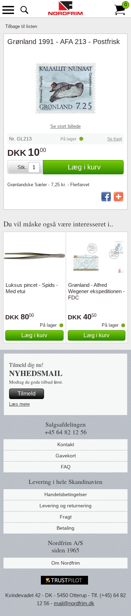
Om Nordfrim (65, 563)
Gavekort (66, 455)
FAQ (66, 467)
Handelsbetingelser (65, 494)
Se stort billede (65, 126)
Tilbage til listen (21, 26)
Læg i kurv (84, 167)
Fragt (66, 517)
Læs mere (19, 404)
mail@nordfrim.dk (74, 603)
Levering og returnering (65, 505)
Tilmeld (26, 394)
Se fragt (114, 139)
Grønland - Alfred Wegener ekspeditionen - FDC (96, 291)
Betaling (65, 528)
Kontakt (65, 444)
